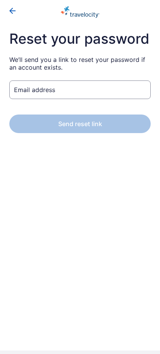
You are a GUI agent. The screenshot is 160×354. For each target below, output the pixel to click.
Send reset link (80, 124)
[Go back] (12, 11)
